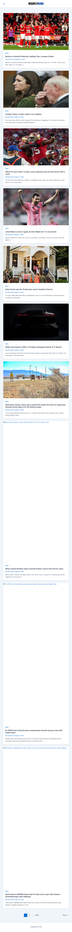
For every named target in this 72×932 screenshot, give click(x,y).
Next (65, 915)
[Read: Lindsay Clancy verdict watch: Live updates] (36, 89)
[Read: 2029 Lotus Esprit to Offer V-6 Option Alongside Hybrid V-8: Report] (36, 322)
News (7, 53)
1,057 (37, 915)
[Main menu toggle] (4, 4)
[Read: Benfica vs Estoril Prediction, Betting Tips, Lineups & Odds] (36, 31)
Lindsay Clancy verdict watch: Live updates (23, 114)
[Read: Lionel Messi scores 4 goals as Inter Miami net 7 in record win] (36, 207)
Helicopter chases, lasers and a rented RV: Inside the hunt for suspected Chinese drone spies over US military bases (35, 406)
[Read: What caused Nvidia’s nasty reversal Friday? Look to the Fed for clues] (36, 491)
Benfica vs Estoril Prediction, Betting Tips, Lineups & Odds (29, 56)
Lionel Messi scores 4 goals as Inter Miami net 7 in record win (30, 232)
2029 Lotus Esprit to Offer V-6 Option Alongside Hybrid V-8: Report (33, 347)
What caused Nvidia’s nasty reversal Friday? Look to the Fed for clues (34, 569)
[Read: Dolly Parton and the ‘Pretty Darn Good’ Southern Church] (36, 264)
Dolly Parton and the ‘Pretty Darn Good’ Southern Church (28, 289)
